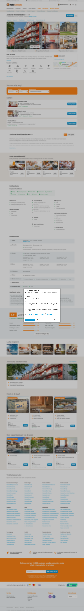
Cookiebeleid (37, 314)
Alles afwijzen (40, 320)
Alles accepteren (30, 320)
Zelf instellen (55, 320)
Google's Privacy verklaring (46, 314)
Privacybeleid (29, 314)
